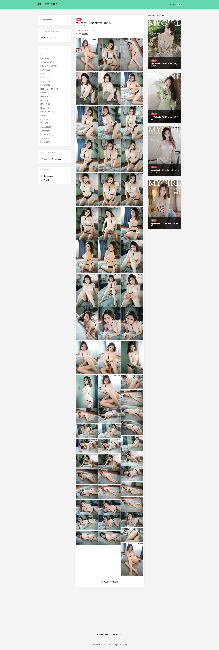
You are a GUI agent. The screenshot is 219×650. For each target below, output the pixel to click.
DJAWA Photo (46, 66)
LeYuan (43, 93)
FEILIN (42, 74)
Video (42, 123)
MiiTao (42, 100)
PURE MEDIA (45, 112)
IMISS (42, 85)
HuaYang (44, 81)
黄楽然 (85, 33)
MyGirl (79, 19)
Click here (48, 38)
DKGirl (42, 70)
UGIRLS (43, 116)
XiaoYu (43, 127)
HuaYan (43, 78)
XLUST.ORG (48, 4)
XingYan (43, 131)
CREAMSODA (45, 62)
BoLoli (42, 55)
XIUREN (43, 135)
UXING (42, 119)
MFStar (43, 97)
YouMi (42, 138)
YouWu (43, 142)
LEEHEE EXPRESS (47, 89)
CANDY (43, 58)
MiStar (43, 104)
